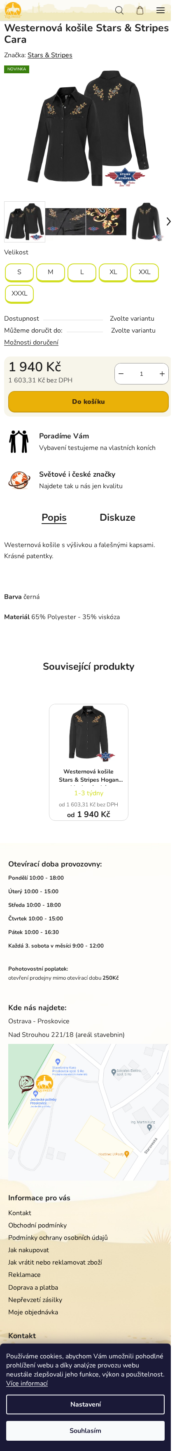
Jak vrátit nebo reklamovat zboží (55, 1262)
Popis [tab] (54, 517)
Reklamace (24, 1274)
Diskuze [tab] (117, 517)
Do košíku (88, 401)
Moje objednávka (33, 1312)
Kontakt (19, 1213)
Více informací (27, 1383)
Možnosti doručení (31, 342)
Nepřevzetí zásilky (35, 1299)
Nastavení (85, 1404)
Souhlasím (85, 1430)
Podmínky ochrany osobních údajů (58, 1237)
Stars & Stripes (50, 55)
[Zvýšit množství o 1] (162, 373)
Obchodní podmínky (37, 1225)
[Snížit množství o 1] (121, 373)
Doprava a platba (33, 1287)
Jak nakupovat (28, 1250)
